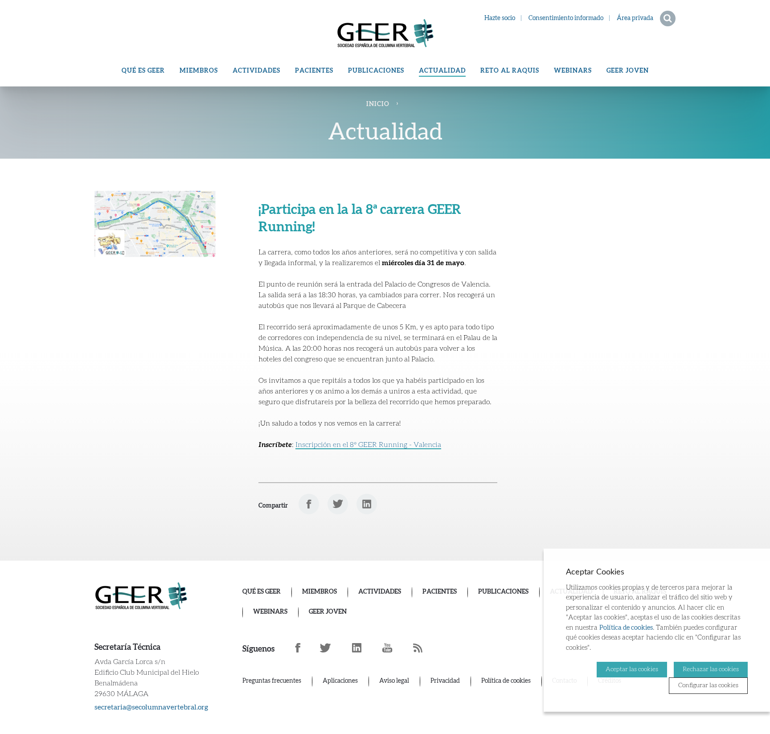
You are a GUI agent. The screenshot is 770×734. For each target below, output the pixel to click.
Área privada (635, 18)
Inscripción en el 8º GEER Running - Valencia (368, 444)
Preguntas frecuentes (271, 681)
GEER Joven (627, 71)
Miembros (199, 71)
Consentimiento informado (565, 18)
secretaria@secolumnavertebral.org (151, 707)
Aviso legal (394, 681)
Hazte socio (499, 18)
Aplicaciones (340, 681)
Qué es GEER (143, 71)
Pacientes (314, 71)
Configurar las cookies (708, 685)
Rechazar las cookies (711, 669)
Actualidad (442, 71)
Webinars (573, 71)
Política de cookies (506, 681)
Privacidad (445, 681)
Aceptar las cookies (632, 669)
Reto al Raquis (509, 71)
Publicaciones (376, 71)
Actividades (256, 71)
